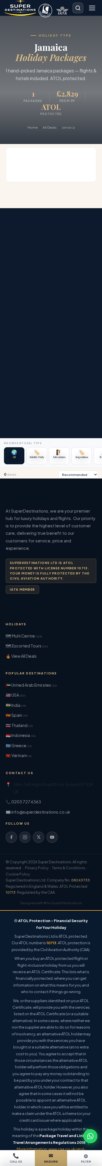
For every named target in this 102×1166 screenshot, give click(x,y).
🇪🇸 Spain (17, 715)
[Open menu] (92, 7)
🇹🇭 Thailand (19, 725)
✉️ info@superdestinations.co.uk (38, 811)
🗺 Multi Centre (24, 635)
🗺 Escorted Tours (27, 645)
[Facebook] (11, 837)
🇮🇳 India (16, 705)
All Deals (50, 127)
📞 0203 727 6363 (23, 801)
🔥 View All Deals (21, 656)
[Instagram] (25, 837)
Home (32, 127)
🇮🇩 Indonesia (21, 735)
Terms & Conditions (68, 868)
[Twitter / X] (38, 837)
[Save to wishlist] (91, 152)
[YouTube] (52, 837)
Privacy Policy (37, 868)
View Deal (78, 172)
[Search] (78, 8)
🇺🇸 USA (16, 694)
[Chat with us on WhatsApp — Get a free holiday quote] (90, 1136)
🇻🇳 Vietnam (19, 755)
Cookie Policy (18, 874)
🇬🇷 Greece (19, 745)
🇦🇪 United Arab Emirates (31, 685)
